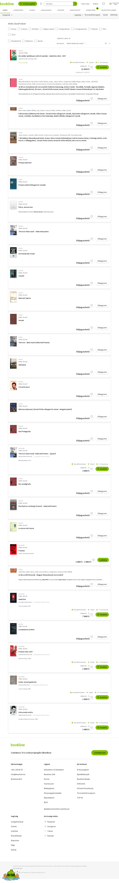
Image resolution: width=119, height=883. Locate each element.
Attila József (36, 84)
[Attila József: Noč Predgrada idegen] (13, 429)
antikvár (21, 448)
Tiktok (50, 831)
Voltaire (58, 110)
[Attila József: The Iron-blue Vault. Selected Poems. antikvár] (13, 452)
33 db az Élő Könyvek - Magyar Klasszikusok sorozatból (40, 575)
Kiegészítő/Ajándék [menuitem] (108, 10)
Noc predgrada (24, 484)
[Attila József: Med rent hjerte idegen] (13, 297)
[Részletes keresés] (41, 4)
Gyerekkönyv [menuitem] (18, 10)
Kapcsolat (15, 840)
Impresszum (49, 784)
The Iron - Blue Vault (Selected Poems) (34, 342)
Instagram (51, 826)
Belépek (95, 4)
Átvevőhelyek (16, 836)
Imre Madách (56, 84)
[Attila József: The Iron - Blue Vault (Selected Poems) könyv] (13, 341)
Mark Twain (22, 110)
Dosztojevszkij (76, 135)
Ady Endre (34, 82)
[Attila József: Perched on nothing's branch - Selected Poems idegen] (13, 505)
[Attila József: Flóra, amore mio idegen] (13, 205)
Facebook (51, 822)
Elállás (13, 850)
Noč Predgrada (24, 431)
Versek (21, 320)
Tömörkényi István (24, 84)
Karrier (47, 779)
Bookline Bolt (16, 779)
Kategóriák (6, 15)
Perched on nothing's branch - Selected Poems (37, 506)
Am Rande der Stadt (26, 253)
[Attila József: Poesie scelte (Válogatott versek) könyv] (13, 183)
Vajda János (30, 572)
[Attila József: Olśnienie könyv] (13, 363)
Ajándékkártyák (83, 774)
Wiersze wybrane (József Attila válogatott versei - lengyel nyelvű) (45, 409)
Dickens (56, 135)
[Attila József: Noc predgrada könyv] (13, 482)
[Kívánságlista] (103, 3)
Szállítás (14, 831)
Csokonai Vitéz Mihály (64, 572)
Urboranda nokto (25, 712)
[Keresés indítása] (75, 4)
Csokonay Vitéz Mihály (69, 84)
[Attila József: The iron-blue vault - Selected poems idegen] (13, 230)
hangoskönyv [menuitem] (46, 10)
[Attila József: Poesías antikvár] (13, 549)
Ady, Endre (40, 110)
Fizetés (14, 826)
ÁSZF (46, 802)
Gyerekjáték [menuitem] (92, 9)
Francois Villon (50, 110)
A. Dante (30, 135)
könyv (20, 79)
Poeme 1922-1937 (25, 651)
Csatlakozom (100, 752)
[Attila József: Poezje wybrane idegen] (13, 161)
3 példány (103, 560)
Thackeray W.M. (65, 135)
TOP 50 (80, 798)
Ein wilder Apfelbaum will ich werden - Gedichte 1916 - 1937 (42, 56)
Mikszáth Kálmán (24, 82)
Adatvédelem (49, 798)
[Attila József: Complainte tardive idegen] (13, 628)
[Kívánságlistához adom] (91, 67)
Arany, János (53, 82)
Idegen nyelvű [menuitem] (75, 10)
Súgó (13, 845)
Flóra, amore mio (25, 207)
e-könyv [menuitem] (32, 10)
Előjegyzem (102, 98)
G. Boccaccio (48, 135)
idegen (20, 51)
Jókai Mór (94, 82)
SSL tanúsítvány (17, 868)
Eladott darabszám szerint (75, 43)
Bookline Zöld (49, 774)
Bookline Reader (83, 779)
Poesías (21, 550)
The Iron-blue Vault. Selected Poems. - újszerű (37, 453)
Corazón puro (24, 387)
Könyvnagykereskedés (52, 793)
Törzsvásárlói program (92, 15)
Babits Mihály (31, 110)
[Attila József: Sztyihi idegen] (13, 274)
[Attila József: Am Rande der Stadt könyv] (13, 252)
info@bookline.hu (18, 774)
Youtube (50, 836)
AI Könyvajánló (29, 4)
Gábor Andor (85, 82)
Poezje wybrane (24, 162)
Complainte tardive (26, 629)
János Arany (22, 135)
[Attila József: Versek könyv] (13, 319)
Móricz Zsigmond (65, 82)
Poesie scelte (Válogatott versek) (32, 185)
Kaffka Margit (76, 82)
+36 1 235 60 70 (17, 769)
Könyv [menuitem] (5, 10)
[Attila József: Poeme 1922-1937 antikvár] (13, 650)
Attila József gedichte (27, 682)
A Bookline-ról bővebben (54, 769)
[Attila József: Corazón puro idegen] (13, 385)
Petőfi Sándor (43, 82)
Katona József (46, 84)
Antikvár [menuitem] (60, 10)
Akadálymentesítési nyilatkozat (56, 809)
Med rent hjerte (24, 298)
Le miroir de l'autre (26, 528)
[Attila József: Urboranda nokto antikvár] (13, 710)
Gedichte (22, 599)
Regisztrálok (85, 4)
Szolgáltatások (17, 822)
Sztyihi (21, 276)
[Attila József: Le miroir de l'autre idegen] (13, 526)
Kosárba (103, 67)
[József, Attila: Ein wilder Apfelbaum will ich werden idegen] (13, 55)
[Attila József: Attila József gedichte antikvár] (13, 680)
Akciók (105, 15)
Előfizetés (114, 15)
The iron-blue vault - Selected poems (33, 231)
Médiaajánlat (49, 788)
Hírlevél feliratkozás (85, 788)
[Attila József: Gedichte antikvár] (13, 598)
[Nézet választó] (105, 43)
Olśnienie (22, 365)
